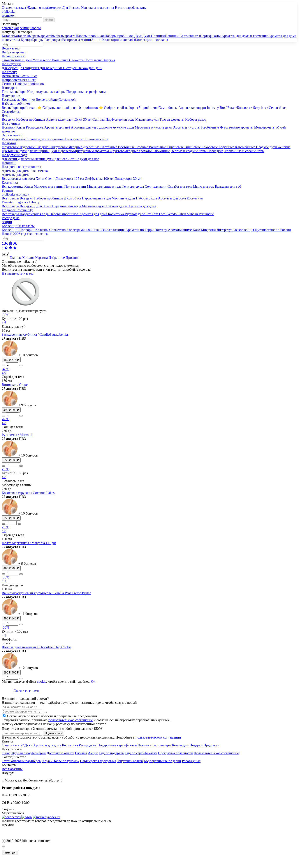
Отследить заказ (14, 7)
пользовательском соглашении (158, 737)
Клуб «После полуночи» (60, 761)
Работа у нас (191, 761)
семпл (24, 28)
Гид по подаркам (111, 753)
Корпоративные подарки (162, 761)
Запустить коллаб (130, 761)
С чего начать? (13, 745)
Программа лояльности (175, 753)
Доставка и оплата (60, 753)
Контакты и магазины (97, 7)
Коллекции (180, 745)
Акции (93, 753)
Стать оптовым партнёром (21, 761)
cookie (41, 681)
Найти (49, 19)
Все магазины (12, 769)
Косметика (70, 745)
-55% (5, 627)
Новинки (144, 745)
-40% (5, 369)
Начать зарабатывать (130, 7)
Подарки (196, 745)
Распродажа (88, 745)
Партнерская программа (98, 761)
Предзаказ (211, 745)
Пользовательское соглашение (216, 753)
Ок (93, 681)
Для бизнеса (71, 7)
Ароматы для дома (47, 745)
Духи (28, 745)
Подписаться (53, 733)
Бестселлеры (161, 745)
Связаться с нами (26, 691)
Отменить (10, 853)
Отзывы (81, 753)
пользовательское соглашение (70, 720)
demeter (7, 28)
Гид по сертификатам (141, 753)
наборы (35, 28)
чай (16, 28)
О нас (6, 753)
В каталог (27, 273)
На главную (10, 273)
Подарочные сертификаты (117, 745)
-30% (5, 315)
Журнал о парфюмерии (44, 7)
